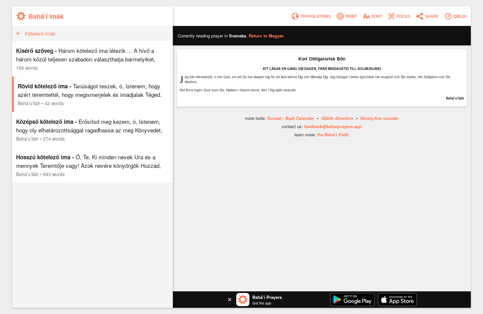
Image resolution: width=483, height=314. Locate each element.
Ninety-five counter (379, 118)
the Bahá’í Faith (333, 134)
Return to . (267, 36)
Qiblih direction (337, 118)
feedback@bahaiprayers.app (333, 126)
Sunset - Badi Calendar (290, 118)
